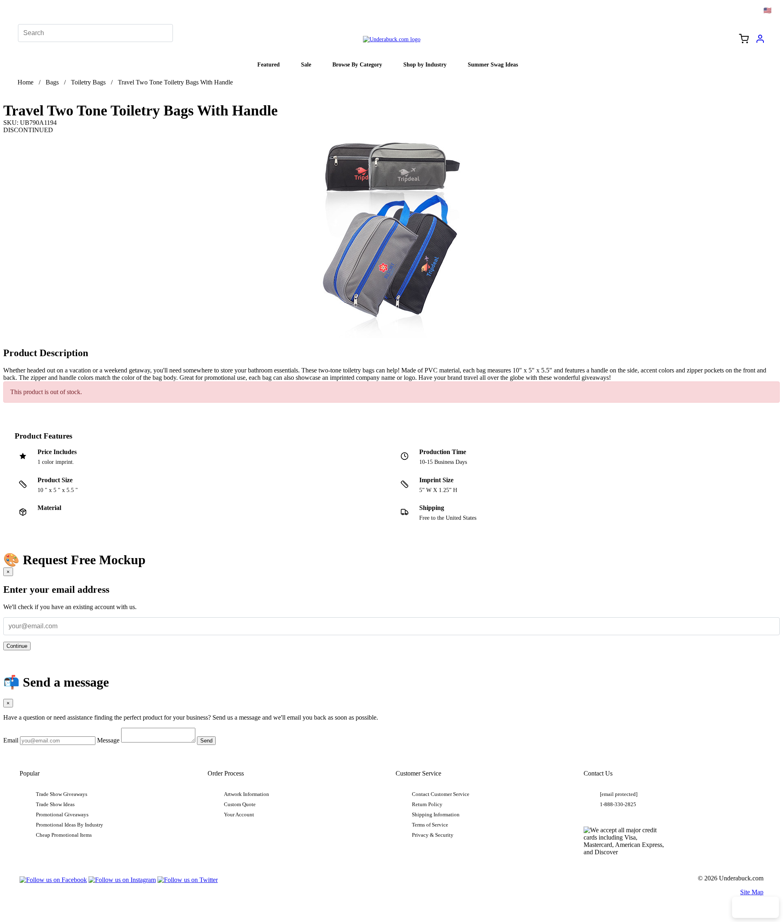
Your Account (239, 815)
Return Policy (427, 804)
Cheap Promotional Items (64, 835)
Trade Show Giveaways (61, 794)
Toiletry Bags (88, 82)
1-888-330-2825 (618, 804)
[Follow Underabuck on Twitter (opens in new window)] (187, 879)
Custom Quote (240, 804)
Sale (306, 64)
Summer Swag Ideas (493, 64)
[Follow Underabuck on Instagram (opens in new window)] (122, 879)
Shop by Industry (425, 64)
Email (10, 740)
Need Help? (755, 907)
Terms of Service (430, 825)
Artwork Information (246, 794)
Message (108, 740)
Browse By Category (357, 64)
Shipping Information (436, 815)
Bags (52, 82)
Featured (268, 64)
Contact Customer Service (440, 794)
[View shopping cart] (744, 39)
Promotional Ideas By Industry (69, 825)
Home (25, 82)
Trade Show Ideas (55, 804)
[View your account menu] (760, 41)
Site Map (751, 892)
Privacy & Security (432, 835)
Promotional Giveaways (62, 815)
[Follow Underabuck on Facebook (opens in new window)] (53, 879)
